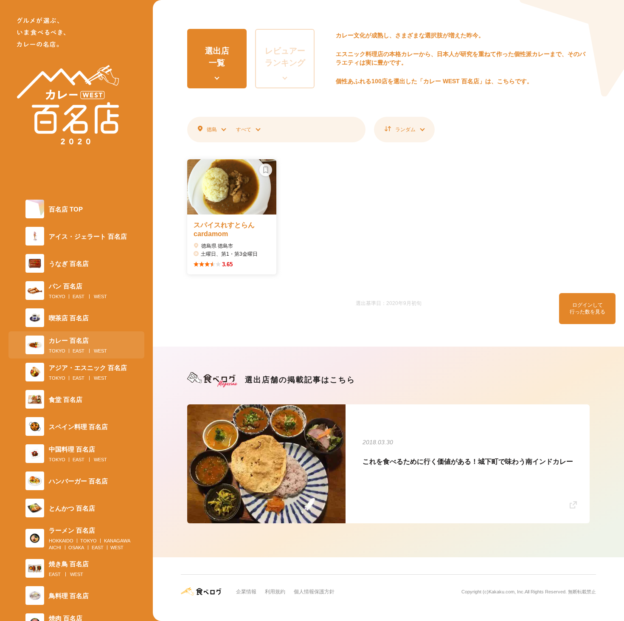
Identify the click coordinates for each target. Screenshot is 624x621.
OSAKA (76, 547)
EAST (78, 296)
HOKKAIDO (61, 540)
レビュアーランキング (285, 57)
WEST (100, 296)
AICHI (55, 547)
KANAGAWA (117, 540)
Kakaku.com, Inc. (507, 591)
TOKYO (57, 296)
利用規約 (275, 592)
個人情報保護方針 (314, 592)
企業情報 (246, 592)
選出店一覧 (217, 57)
